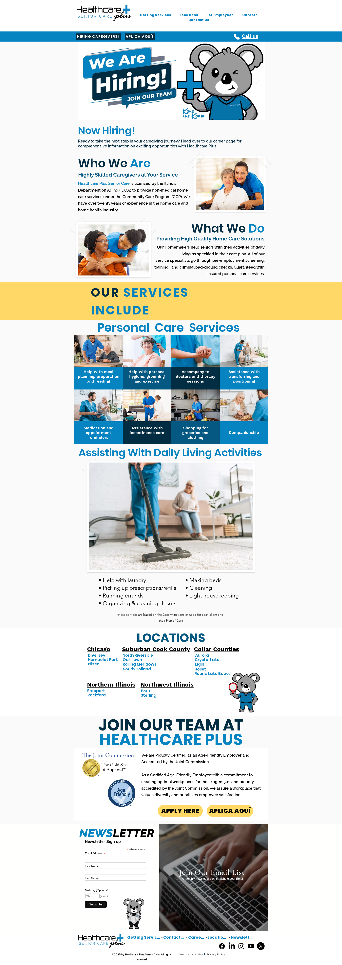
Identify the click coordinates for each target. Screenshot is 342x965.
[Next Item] (258, 81)
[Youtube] (251, 946)
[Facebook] (222, 946)
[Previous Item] (85, 81)
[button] (156, 14)
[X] (261, 946)
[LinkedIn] (232, 946)
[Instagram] (241, 946)
